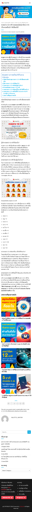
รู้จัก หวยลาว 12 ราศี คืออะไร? (11, 83)
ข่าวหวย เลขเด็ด (23, 485)
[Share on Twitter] (14, 403)
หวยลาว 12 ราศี (18, 22)
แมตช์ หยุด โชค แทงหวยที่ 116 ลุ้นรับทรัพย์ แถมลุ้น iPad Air (15, 450)
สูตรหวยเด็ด (7, 22)
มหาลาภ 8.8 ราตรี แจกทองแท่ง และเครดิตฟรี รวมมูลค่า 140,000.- (15, 443)
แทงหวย (3, 288)
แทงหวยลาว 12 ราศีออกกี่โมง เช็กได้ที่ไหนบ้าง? (16, 89)
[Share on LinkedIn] (23, 403)
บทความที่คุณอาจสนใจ (9, 95)
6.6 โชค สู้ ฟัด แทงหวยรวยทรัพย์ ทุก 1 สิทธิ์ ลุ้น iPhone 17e (14, 458)
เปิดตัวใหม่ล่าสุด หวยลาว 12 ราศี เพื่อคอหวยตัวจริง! (16, 80)
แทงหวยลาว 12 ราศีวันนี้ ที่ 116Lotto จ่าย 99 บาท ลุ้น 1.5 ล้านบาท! (15, 92)
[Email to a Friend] (17, 403)
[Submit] (29, 432)
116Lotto (22, 506)
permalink (24, 411)
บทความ (3, 22)
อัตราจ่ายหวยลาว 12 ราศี (9, 286)
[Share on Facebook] (11, 403)
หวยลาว (12, 22)
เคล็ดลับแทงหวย (24, 22)
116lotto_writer (20, 31)
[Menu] (30, 3)
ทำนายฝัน (22, 494)
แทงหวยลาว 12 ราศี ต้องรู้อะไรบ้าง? (13, 85)
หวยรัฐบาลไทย (23, 488)
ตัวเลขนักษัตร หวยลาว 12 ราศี (11, 87)
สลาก (23, 145)
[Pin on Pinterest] (20, 403)
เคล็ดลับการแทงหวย (25, 491)
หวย (14, 57)
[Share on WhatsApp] (8, 403)
